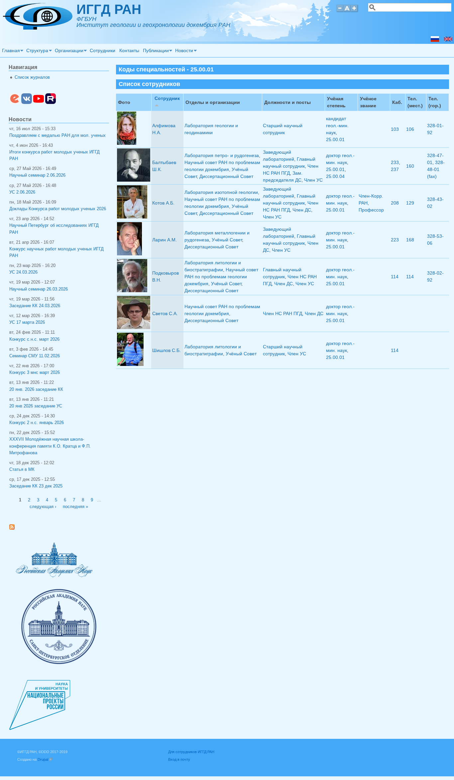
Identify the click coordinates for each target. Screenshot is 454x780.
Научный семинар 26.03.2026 (38, 289)
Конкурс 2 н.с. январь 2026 (36, 422)
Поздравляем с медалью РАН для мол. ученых (57, 135)
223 (395, 239)
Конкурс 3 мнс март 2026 (34, 372)
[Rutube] (50, 102)
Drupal (45, 759)
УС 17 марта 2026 (27, 322)
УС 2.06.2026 (22, 192)
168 (410, 239)
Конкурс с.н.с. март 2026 (34, 339)
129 (410, 203)
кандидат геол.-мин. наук (337, 125)
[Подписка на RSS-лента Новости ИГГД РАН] (14, 528)
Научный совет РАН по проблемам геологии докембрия (221, 276)
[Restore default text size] (347, 11)
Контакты (129, 50)
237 (395, 169)
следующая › (43, 506)
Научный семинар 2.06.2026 (37, 175)
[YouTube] (38, 102)
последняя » (75, 506)
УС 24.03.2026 (23, 272)
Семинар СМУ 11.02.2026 (34, 356)
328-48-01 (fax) (436, 169)
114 (394, 276)
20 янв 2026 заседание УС (35, 406)
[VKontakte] (26, 102)
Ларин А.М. (164, 239)
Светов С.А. (165, 313)
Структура (37, 51)
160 (410, 166)
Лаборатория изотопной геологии (221, 192)
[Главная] (37, 28)
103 (395, 129)
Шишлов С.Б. (166, 350)
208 (395, 203)
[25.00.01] (448, 40)
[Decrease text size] (339, 11)
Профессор (371, 210)
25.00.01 (335, 139)
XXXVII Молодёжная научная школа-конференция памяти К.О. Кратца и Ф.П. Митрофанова (50, 446)
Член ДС (301, 210)
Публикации (155, 51)
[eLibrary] (14, 102)
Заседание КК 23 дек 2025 (35, 486)
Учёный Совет (227, 239)
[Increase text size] (355, 11)
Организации (68, 51)
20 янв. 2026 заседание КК (36, 389)
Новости (183, 51)
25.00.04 (335, 176)
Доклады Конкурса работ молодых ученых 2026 (57, 209)
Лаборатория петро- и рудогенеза (221, 155)
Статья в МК (22, 469)
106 (410, 129)
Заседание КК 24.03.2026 (34, 305)
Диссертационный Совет (226, 176)
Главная (10, 51)
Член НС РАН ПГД (282, 313)
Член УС (313, 180)
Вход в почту (179, 759)
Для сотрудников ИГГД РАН (191, 752)
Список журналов (32, 77)
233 (395, 162)
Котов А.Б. (163, 203)
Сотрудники (102, 50)
